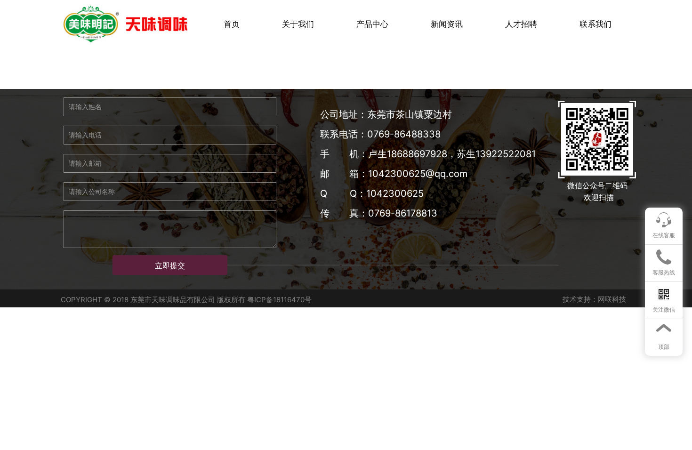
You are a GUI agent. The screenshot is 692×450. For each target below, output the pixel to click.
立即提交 (170, 265)
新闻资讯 (447, 24)
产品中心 (372, 24)
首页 (232, 24)
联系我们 (595, 24)
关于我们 (298, 24)
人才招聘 (521, 24)
